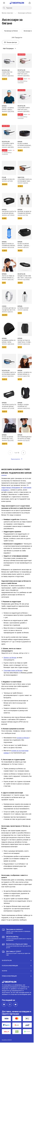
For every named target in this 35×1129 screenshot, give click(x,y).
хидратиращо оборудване (10, 487)
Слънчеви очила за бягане (13, 670)
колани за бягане (23, 738)
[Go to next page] (23, 453)
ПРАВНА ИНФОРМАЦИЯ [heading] (9, 976)
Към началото (15, 459)
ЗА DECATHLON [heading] (7, 960)
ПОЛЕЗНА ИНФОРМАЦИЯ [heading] (10, 965)
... (15, 13)
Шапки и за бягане (10, 657)
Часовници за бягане (11, 31)
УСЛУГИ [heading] (4, 971)
